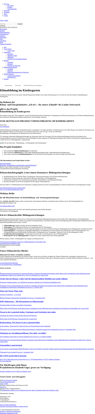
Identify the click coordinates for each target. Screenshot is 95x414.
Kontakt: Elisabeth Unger (7, 371)
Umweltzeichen (12, 9)
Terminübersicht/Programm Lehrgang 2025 (12, 188)
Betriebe (6, 60)
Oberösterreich (4, 34)
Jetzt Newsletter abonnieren (8, 405)
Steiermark (3, 37)
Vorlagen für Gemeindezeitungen (17, 59)
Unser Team (11, 50)
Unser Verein (7, 49)
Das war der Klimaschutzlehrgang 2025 (11, 189)
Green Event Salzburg (13, 75)
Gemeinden (7, 52)
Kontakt (9, 7)
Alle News (3, 387)
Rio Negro (10, 5)
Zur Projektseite (4, 126)
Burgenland (3, 29)
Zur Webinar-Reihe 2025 (7, 206)
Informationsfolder (5, 163)
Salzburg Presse (23, 406)
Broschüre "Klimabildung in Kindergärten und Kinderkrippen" (18, 165)
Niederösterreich (5, 32)
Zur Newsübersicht (5, 361)
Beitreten (10, 64)
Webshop (2, 406)
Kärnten (2, 31)
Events (6, 15)
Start (5, 47)
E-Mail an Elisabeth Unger (23, 371)
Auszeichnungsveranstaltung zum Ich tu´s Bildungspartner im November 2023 (23, 242)
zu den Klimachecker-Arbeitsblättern (11, 264)
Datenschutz (10, 413)
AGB (16, 413)
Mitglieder (10, 57)
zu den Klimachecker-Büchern (9, 263)
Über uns (6, 4)
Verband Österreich (5, 44)
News (5, 14)
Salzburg (2, 36)
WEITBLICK (11, 77)
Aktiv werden (4, 20)
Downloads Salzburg (12, 406)
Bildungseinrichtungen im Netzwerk (18, 72)
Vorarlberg (3, 41)
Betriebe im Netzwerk (13, 65)
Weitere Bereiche (9, 74)
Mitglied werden (12, 55)
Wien (1, 42)
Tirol (1, 39)
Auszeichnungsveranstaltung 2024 (10, 243)
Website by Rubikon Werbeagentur (10, 411)
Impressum (3, 413)
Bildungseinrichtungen (10, 67)
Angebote (6, 12)
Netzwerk (6, 10)
